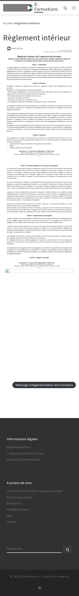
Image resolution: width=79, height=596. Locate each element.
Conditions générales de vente (25, 453)
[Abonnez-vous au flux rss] (39, 588)
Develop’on (14, 503)
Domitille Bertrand (18, 509)
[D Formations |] (18, 7)
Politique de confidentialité (23, 459)
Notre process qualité (19, 497)
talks (9, 516)
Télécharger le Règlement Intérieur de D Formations (44, 385)
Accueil (7, 23)
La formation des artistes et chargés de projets (34, 491)
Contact (11, 522)
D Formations (30, 576)
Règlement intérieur (19, 447)
